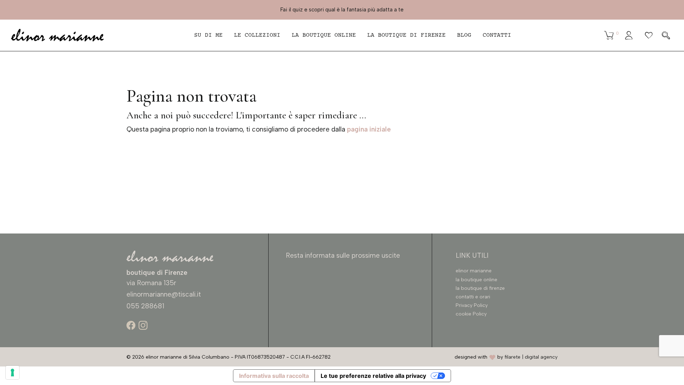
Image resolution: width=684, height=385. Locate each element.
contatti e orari (473, 297)
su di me (208, 35)
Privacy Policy (472, 305)
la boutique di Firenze (406, 35)
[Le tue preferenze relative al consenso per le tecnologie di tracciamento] (12, 372)
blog (464, 35)
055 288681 (145, 306)
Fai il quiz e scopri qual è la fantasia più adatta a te (342, 9)
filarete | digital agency (531, 357)
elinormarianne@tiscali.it (163, 294)
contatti (497, 35)
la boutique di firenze (480, 288)
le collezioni (257, 35)
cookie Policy (471, 314)
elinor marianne (474, 271)
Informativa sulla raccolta (274, 375)
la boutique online (324, 35)
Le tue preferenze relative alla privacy (373, 375)
